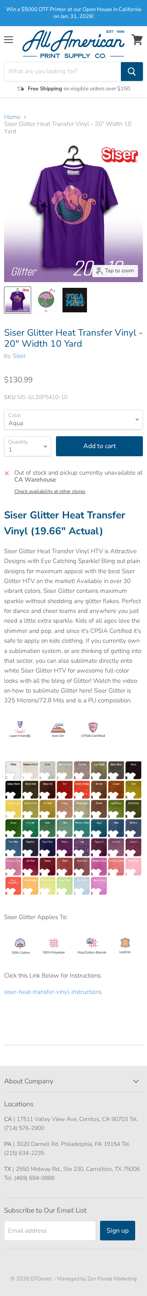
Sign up (118, 1230)
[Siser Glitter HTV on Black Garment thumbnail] (75, 300)
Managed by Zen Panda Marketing (97, 1279)
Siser (19, 356)
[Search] (132, 71)
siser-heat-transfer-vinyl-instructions (53, 992)
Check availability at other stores (49, 491)
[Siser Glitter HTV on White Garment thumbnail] (46, 300)
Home (12, 117)
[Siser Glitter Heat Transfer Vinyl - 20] (17, 300)
